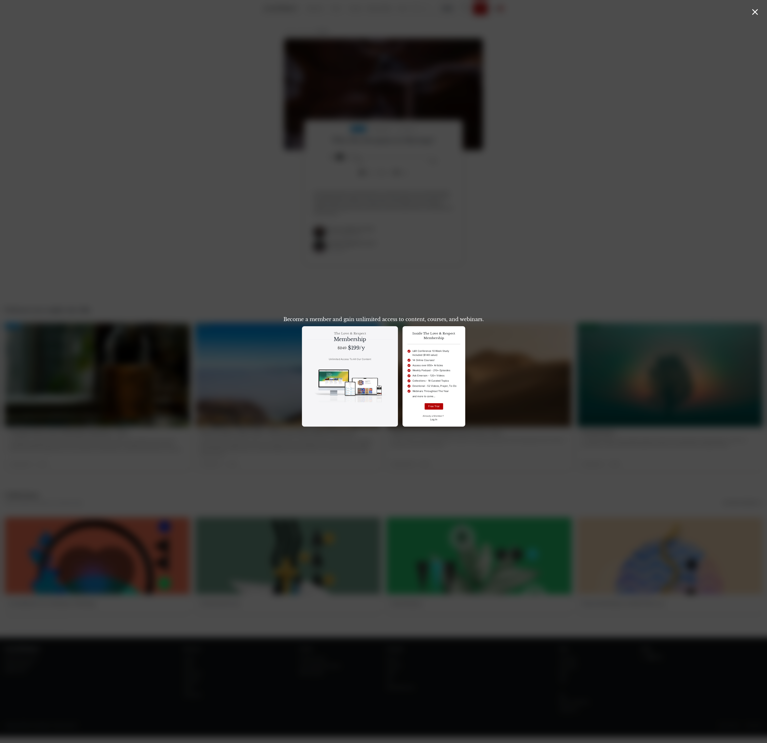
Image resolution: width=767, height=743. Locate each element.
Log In (433, 419)
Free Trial (433, 406)
